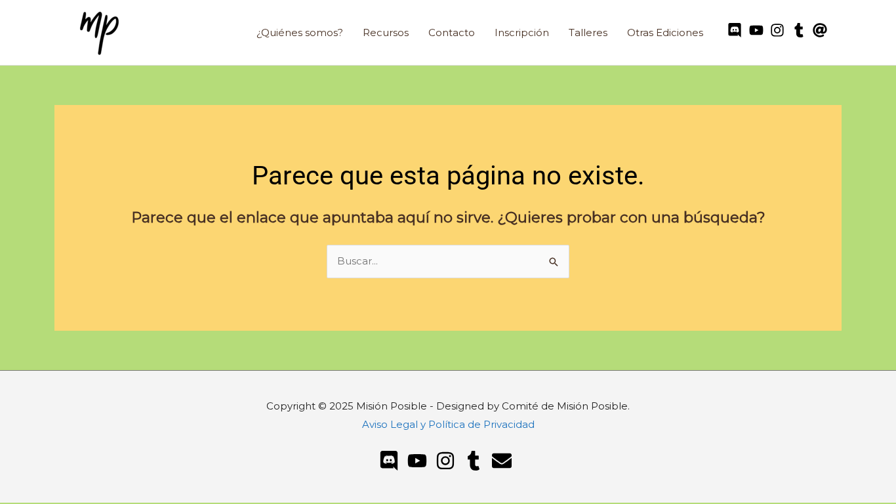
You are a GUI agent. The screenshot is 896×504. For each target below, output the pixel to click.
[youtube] (758, 30)
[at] (822, 30)
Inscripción (522, 32)
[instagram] (779, 30)
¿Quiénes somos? (299, 32)
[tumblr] (801, 30)
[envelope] (505, 461)
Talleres (588, 32)
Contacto (451, 32)
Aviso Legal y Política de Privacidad (448, 424)
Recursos (386, 32)
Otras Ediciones (665, 32)
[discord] (736, 30)
